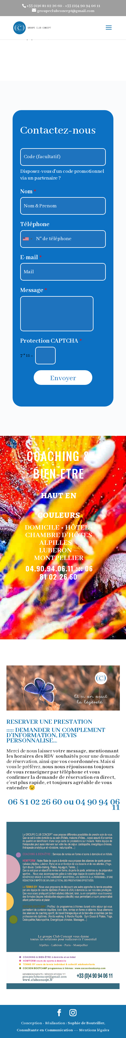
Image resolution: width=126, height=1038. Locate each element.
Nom (28, 191)
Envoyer (63, 378)
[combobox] (27, 239)
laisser (45, 751)
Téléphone (35, 224)
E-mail (31, 257)
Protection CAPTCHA (51, 341)
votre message (69, 751)
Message (33, 290)
